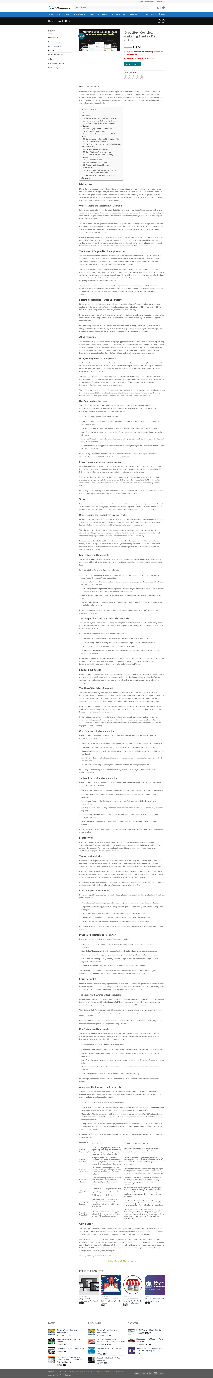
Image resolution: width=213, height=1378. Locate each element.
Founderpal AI (87, 168)
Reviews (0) (95, 86)
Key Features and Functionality (96, 142)
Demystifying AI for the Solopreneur (99, 129)
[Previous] (79, 1292)
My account (121, 14)
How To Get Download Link (75, 14)
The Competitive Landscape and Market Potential (103, 144)
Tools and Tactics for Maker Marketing (99, 155)
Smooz (84, 136)
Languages (160, 2)
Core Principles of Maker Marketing (98, 152)
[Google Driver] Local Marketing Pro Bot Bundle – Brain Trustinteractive (133, 1301)
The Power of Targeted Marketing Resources (102, 121)
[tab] (84, 86)
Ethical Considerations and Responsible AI (100, 134)
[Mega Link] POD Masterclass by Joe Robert (88, 1300)
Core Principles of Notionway (96, 162)
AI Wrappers (86, 126)
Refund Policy (94, 14)
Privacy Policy (108, 14)
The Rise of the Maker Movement (98, 149)
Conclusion (86, 178)
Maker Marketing (88, 147)
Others (51, 59)
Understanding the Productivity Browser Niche (102, 139)
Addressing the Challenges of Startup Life (100, 175)
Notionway (86, 157)
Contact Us (133, 14)
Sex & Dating (53, 67)
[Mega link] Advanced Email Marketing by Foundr (154, 1300)
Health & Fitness (54, 46)
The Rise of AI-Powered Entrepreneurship (101, 170)
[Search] (147, 8)
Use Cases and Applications (95, 131)
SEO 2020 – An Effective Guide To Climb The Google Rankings (111, 1301)
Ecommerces (53, 37)
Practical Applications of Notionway (98, 165)
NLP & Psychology (55, 55)
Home (51, 14)
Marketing (63, 21)
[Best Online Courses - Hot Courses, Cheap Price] (59, 8)
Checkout (52, 1372)
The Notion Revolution (94, 160)
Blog (141, 2)
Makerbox (86, 116)
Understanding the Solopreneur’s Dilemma (101, 118)
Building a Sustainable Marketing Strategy (100, 123)
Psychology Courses (56, 63)
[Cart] (163, 7)
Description (84, 86)
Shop (58, 14)
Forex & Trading (54, 42)
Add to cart (132, 64)
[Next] (164, 1292)
